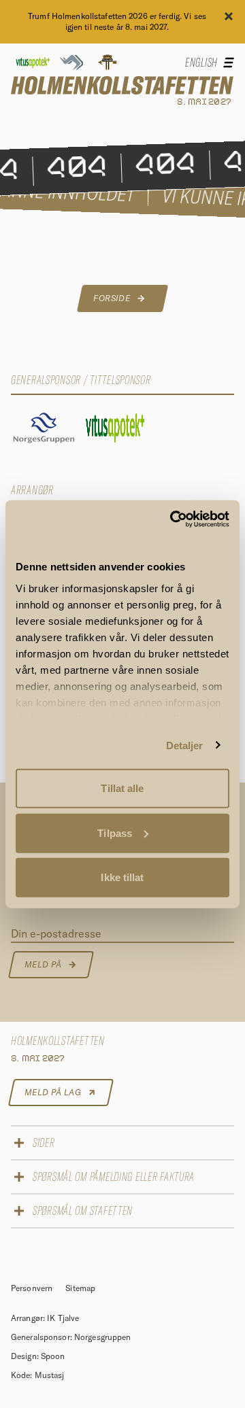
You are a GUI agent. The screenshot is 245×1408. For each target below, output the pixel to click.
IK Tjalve (63, 1318)
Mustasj (50, 1375)
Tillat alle (122, 788)
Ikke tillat (122, 877)
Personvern (32, 1288)
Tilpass (114, 832)
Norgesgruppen (102, 1337)
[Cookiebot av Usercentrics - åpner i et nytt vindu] (172, 519)
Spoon (53, 1356)
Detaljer (184, 745)
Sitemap (80, 1288)
